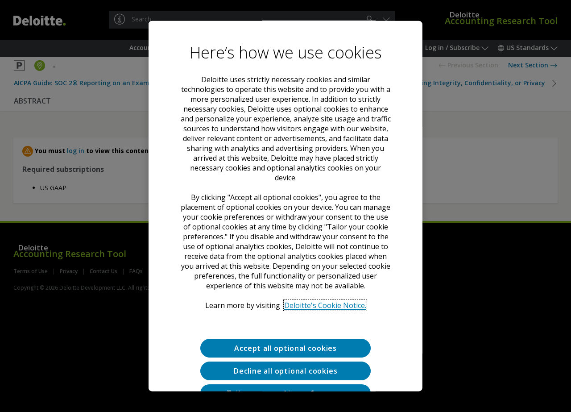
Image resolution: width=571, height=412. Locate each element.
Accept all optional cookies (285, 348)
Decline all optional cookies (285, 370)
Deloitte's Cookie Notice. (325, 305)
